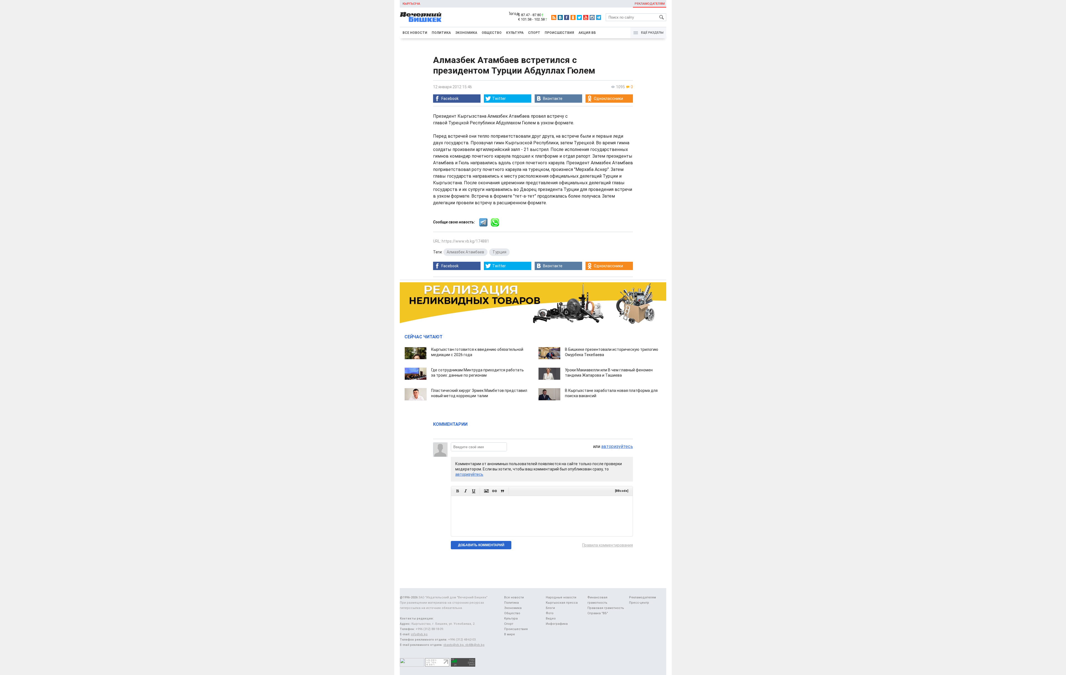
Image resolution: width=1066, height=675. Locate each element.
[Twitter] (579, 17)
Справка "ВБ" (597, 613)
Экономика (466, 33)
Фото (550, 613)
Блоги (550, 608)
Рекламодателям (650, 4)
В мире (509, 634)
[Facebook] (566, 17)
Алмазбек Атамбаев (465, 252)
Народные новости (561, 597)
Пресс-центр (639, 603)
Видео (551, 618)
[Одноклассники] (572, 17)
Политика (441, 33)
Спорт (534, 33)
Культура (515, 33)
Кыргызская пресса (562, 603)
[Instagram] (592, 17)
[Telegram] (598, 17)
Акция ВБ (587, 33)
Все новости (415, 33)
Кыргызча (411, 4)
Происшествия (559, 33)
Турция (499, 252)
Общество (492, 33)
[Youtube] (585, 17)
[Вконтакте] (560, 17)
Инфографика (557, 624)
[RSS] (553, 17)
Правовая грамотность (605, 608)
